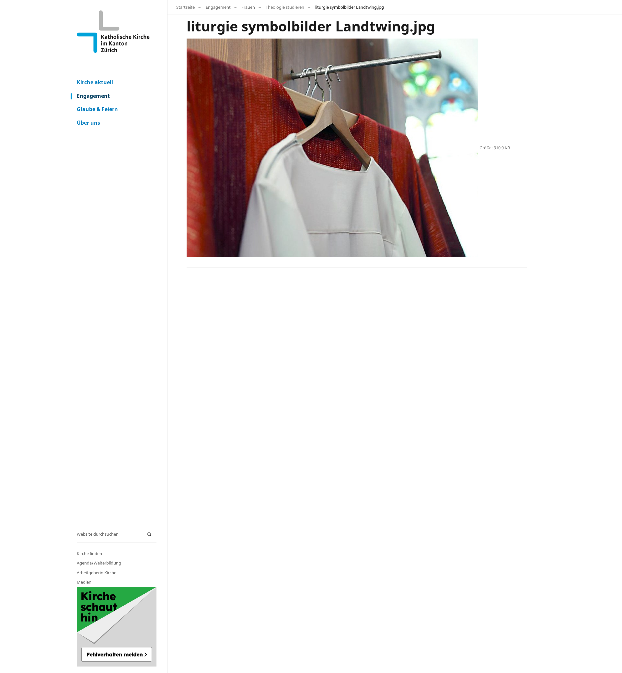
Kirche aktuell (95, 82)
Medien (84, 582)
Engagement (93, 95)
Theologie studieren (285, 7)
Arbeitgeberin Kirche (96, 573)
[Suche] (150, 534)
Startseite (185, 7)
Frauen (248, 7)
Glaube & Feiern (97, 109)
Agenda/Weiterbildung (99, 563)
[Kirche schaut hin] (116, 627)
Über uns (88, 122)
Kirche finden (89, 553)
